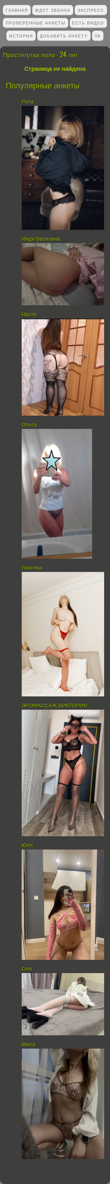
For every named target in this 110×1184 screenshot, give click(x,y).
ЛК (97, 35)
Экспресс (90, 10)
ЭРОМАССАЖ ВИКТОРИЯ (54, 706)
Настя (29, 314)
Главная (17, 10)
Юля (27, 845)
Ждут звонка (52, 10)
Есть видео (88, 22)
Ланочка (32, 568)
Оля (27, 969)
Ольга (29, 425)
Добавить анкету (64, 35)
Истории (21, 35)
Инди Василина (42, 239)
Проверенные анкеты (35, 22)
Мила (28, 1044)
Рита (28, 102)
